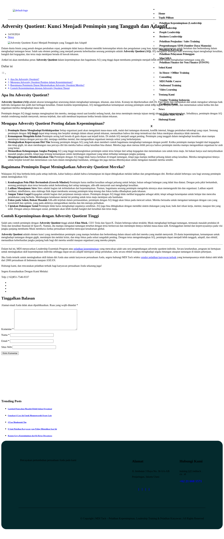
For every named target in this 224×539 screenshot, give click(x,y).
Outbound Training (170, 85)
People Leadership (169, 32)
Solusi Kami (165, 67)
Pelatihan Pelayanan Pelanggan (176, 54)
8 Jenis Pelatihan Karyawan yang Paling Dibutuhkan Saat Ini (32, 429)
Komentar (7, 329)
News (162, 109)
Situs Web (6, 347)
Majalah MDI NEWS (171, 114)
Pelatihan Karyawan (170, 49)
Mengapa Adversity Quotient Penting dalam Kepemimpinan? (41, 82)
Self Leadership (168, 28)
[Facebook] (145, 489)
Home (162, 13)
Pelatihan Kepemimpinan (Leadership (180, 23)
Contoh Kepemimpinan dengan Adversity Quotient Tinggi (40, 88)
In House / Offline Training (174, 72)
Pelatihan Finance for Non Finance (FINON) (184, 62)
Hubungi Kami (167, 119)
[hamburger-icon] (213, 7)
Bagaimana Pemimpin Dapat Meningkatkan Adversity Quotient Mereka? (47, 85)
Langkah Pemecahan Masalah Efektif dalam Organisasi (30, 409)
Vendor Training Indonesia (174, 100)
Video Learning (168, 89)
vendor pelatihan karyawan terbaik (158, 257)
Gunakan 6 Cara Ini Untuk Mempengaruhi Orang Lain (30, 415)
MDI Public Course (170, 81)
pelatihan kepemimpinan (86, 248)
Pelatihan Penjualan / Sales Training (179, 41)
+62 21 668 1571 (191, 481)
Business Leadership (170, 36)
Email (5, 341)
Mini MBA (165, 58)
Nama (5, 334)
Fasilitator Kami (168, 104)
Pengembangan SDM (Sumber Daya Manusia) (185, 45)
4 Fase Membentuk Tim (17, 422)
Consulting (165, 77)
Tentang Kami (166, 94)
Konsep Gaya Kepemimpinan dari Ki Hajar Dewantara (30, 436)
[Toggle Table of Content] (3, 73)
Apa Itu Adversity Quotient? (24, 79)
